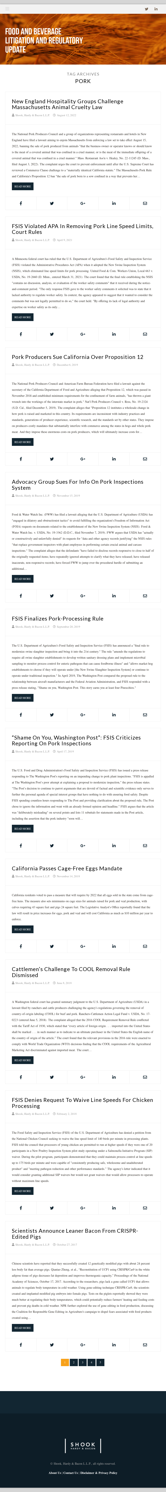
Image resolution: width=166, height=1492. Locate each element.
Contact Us (70, 1472)
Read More (22, 186)
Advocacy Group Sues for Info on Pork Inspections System (78, 484)
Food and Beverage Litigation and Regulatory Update (44, 41)
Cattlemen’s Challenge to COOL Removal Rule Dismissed (71, 972)
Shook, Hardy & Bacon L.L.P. (32, 115)
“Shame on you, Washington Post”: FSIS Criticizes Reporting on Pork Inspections (76, 740)
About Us (55, 1472)
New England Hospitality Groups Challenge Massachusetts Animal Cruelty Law (67, 104)
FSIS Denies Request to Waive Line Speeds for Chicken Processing (82, 1103)
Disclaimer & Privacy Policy (98, 1472)
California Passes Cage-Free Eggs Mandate (67, 868)
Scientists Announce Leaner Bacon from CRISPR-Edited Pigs (75, 1233)
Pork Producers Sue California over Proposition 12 (78, 357)
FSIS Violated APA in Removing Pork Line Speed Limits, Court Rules (82, 229)
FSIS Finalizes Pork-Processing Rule (58, 618)
